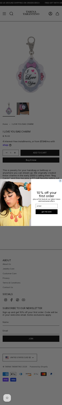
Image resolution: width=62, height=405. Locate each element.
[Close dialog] (60, 181)
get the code (46, 212)
